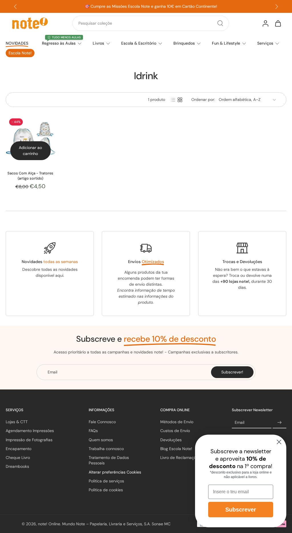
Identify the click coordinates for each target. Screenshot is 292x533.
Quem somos (101, 439)
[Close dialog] (279, 442)
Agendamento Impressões (30, 430)
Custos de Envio (175, 430)
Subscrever (240, 509)
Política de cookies (106, 489)
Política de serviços (106, 481)
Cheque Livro (18, 457)
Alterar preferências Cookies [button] (115, 471)
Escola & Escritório (138, 43)
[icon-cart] (277, 23)
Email (239, 422)
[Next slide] (276, 6)
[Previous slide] (15, 6)
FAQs (93, 430)
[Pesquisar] (220, 23)
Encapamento (18, 448)
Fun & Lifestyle (226, 43)
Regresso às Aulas (59, 43)
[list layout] (173, 100)
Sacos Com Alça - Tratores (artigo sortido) (30, 176)
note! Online (49, 523)
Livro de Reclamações (180, 457)
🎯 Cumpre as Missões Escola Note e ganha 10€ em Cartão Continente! (146, 6)
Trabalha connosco (106, 448)
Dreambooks (17, 466)
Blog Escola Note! (176, 448)
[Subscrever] (279, 422)
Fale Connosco (102, 421)
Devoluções (171, 439)
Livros (98, 43)
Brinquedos (184, 43)
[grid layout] (180, 100)
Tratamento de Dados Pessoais (109, 460)
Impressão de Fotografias (29, 439)
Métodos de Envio (176, 421)
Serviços (265, 43)
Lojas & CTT (17, 421)
